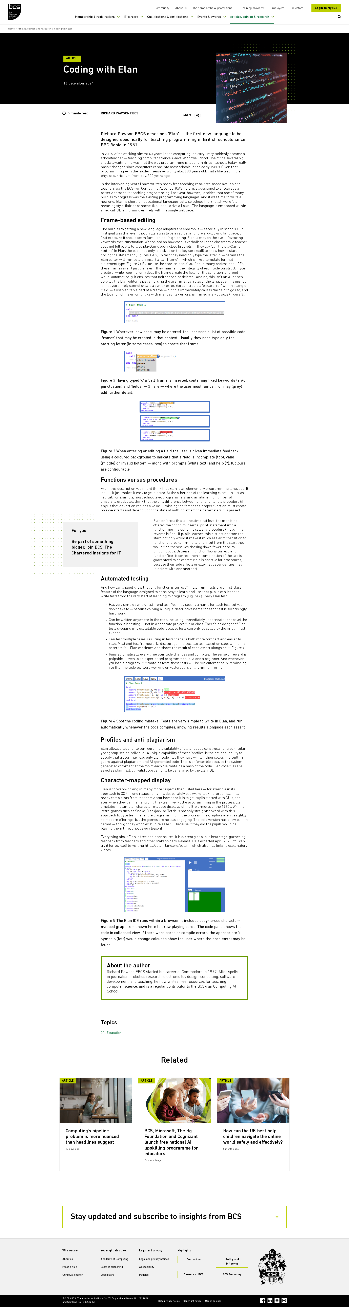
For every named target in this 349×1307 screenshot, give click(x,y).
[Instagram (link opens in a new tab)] (284, 1300)
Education (114, 1033)
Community (162, 8)
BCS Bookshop (232, 1274)
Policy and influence (232, 1261)
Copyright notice (192, 1301)
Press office (69, 1267)
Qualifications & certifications (167, 17)
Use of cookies (213, 1301)
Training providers (253, 8)
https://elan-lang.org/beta (166, 846)
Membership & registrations (95, 17)
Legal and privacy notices (154, 1259)
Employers (277, 8)
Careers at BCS (194, 1274)
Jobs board (107, 1274)
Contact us (194, 1259)
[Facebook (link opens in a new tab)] (262, 1300)
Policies (144, 1274)
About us (181, 8)
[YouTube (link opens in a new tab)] (277, 1300)
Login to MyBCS (326, 8)
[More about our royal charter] (272, 1267)
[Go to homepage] (14, 12)
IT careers (131, 17)
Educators (296, 8)
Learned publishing (112, 1267)
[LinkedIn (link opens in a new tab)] (269, 1300)
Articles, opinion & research (249, 17)
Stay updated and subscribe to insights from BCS (156, 1217)
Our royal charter (72, 1274)
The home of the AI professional (213, 8)
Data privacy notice (169, 1301)
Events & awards (209, 17)
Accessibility (146, 1267)
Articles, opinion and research (34, 29)
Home (11, 29)
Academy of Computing (114, 1259)
